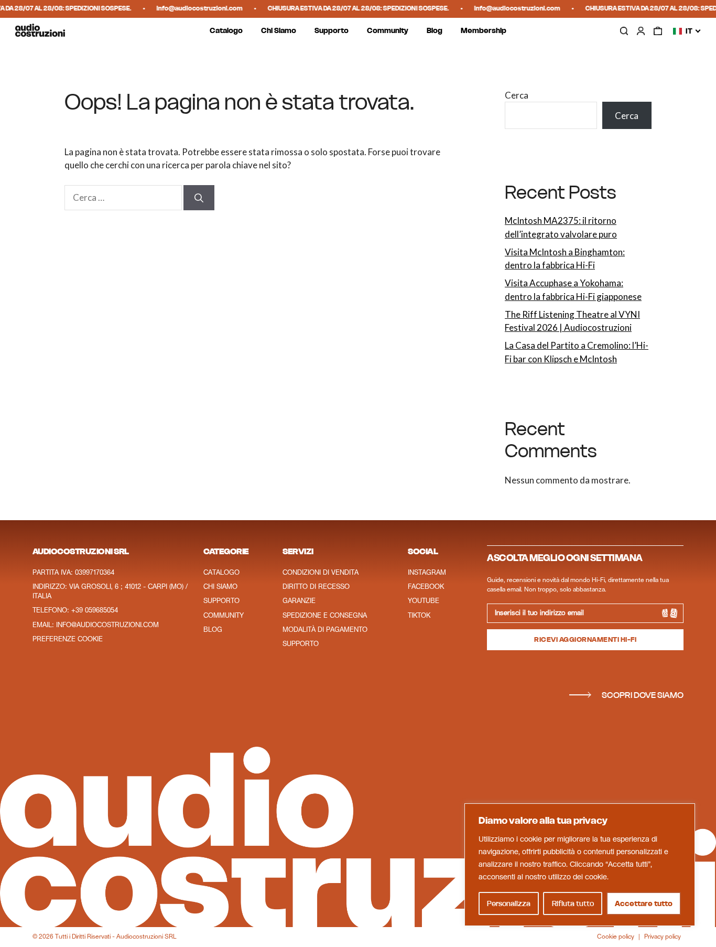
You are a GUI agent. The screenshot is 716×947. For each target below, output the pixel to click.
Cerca (516, 95)
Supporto (331, 31)
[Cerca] (198, 197)
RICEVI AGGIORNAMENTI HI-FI (585, 639)
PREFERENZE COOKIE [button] (67, 639)
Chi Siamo (278, 31)
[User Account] (641, 31)
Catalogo (226, 31)
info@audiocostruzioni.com (195, 8)
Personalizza (508, 903)
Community (387, 31)
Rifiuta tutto (573, 903)
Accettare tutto (643, 903)
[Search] (623, 31)
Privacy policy (662, 937)
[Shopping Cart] (657, 31)
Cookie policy (615, 937)
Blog (434, 31)
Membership (483, 31)
